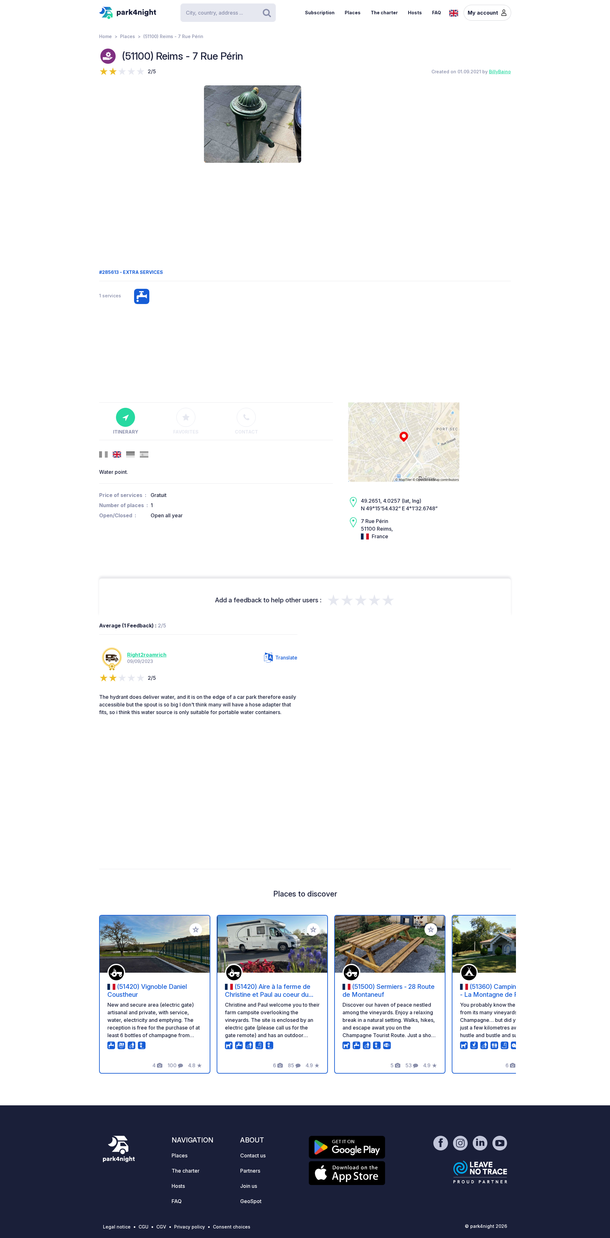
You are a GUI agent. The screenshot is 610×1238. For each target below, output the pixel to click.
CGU (143, 1226)
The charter (384, 12)
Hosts (415, 12)
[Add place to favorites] (195, 929)
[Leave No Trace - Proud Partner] (480, 1172)
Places (353, 12)
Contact (246, 431)
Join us (248, 1186)
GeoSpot (250, 1201)
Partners (250, 1171)
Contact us (253, 1155)
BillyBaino (500, 71)
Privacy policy (189, 1226)
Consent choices (231, 1226)
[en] (453, 12)
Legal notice (117, 1226)
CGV (161, 1226)
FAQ (436, 12)
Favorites (186, 431)
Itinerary (125, 431)
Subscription (320, 12)
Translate (286, 657)
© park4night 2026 (486, 1226)
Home (105, 36)
